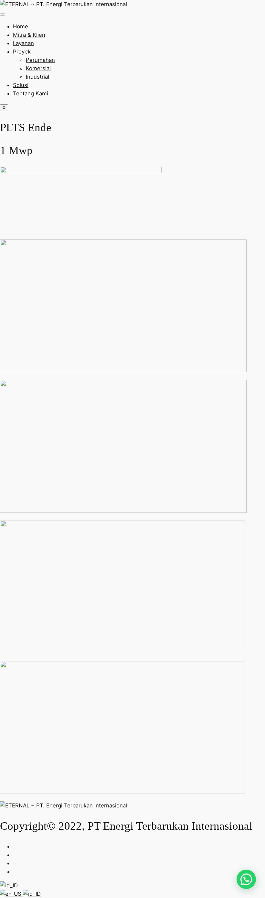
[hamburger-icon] (2, 14)
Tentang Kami (30, 93)
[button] (246, 879)
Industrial (37, 76)
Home (20, 26)
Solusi (20, 85)
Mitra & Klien (29, 35)
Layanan (23, 43)
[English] (11, 894)
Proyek (22, 51)
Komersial (38, 68)
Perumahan (40, 60)
